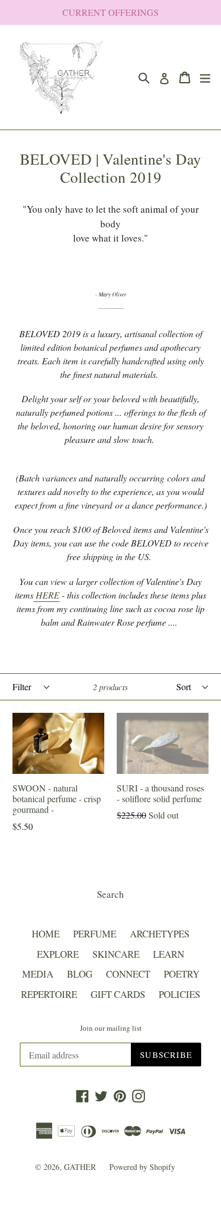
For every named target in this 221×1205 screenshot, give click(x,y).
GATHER (81, 1166)
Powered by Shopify (142, 1166)
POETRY (181, 973)
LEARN (168, 954)
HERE (46, 595)
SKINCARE (115, 954)
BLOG (79, 973)
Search (110, 894)
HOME (46, 933)
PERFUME (94, 933)
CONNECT (128, 973)
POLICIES (179, 994)
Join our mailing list (111, 1028)
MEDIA (37, 973)
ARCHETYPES (159, 933)
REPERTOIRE (49, 994)
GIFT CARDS (118, 994)
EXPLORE (58, 954)
